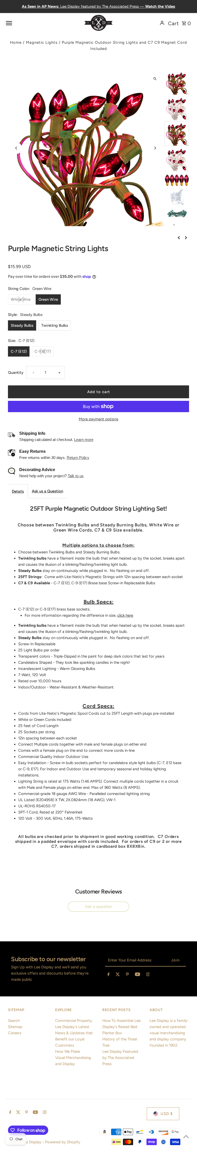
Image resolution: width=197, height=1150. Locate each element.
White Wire (21, 299)
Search (14, 1020)
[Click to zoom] (155, 78)
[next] (186, 237)
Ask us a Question (47, 491)
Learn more (83, 439)
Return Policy (78, 457)
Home (16, 42)
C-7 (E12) (19, 351)
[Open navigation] (37, 22)
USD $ (167, 1113)
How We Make (67, 1051)
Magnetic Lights (41, 42)
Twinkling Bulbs (54, 325)
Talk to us (76, 476)
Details (18, 491)
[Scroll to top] (186, 1136)
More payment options (98, 419)
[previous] (179, 237)
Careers (14, 1033)
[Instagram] (148, 975)
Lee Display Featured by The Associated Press (120, 1057)
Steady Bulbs (22, 325)
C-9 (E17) (43, 351)
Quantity (15, 372)
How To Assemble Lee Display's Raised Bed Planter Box (121, 1026)
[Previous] (16, 148)
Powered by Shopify (62, 1142)
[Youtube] (137, 975)
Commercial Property (73, 1020)
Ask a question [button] (98, 906)
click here (125, 615)
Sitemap (15, 1026)
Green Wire (48, 299)
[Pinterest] (127, 975)
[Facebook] (108, 975)
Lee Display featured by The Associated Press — (98, 6)
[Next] (155, 148)
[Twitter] (118, 975)
